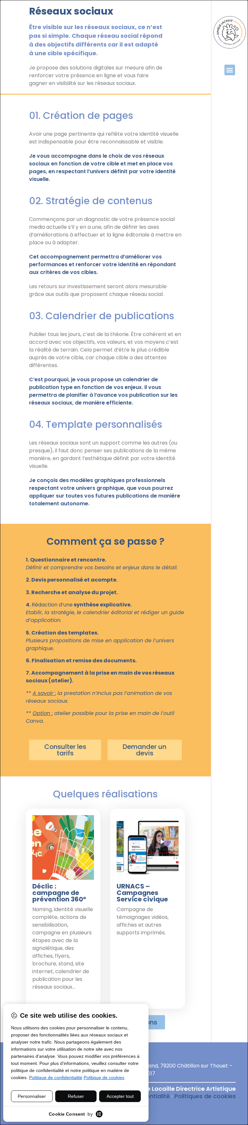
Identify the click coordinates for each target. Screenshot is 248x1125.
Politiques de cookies (205, 1096)
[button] (229, 70)
